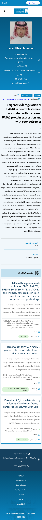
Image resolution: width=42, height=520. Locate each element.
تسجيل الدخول (33, 3)
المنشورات (21, 504)
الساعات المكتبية (21, 490)
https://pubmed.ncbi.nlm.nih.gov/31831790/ (16, 99)
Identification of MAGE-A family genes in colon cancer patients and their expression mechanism (21, 350)
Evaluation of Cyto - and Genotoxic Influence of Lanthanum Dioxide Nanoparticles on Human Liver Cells (20, 403)
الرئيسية (21, 475)
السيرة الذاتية (21, 480)
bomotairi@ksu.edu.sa (19, 83)
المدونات (21, 499)
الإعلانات (21, 494)
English (4, 3)
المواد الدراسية (21, 485)
